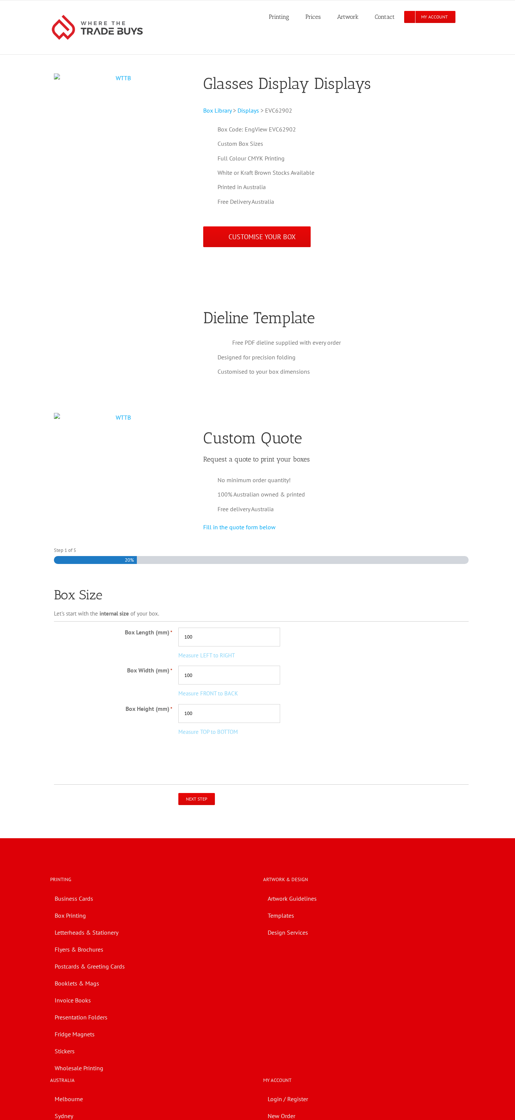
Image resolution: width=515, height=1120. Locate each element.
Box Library (217, 110)
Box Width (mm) (149, 670)
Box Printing (70, 915)
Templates (281, 915)
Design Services (288, 932)
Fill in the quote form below (239, 527)
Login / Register (288, 1099)
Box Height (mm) (149, 708)
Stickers (65, 1051)
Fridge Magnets (75, 1034)
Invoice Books (73, 1000)
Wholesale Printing (79, 1068)
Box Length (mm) (148, 632)
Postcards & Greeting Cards (90, 966)
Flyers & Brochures (79, 949)
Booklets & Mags (77, 983)
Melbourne (69, 1099)
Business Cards (74, 898)
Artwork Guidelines (292, 898)
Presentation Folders (81, 1017)
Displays (248, 110)
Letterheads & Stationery (86, 932)
